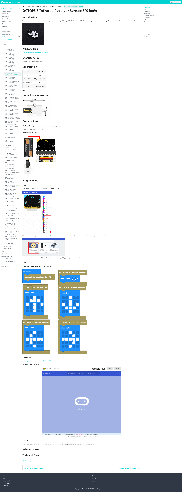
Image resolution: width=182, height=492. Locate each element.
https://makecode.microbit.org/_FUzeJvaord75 (38, 361)
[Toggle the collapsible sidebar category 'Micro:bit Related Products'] (19, 8)
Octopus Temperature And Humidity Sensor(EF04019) (12, 98)
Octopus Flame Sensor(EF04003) (9, 62)
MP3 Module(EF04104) (11, 208)
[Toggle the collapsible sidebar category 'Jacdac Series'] (19, 254)
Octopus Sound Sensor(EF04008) (9, 70)
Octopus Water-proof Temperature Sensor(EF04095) (10, 194)
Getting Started (6, 11)
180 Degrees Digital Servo (12, 221)
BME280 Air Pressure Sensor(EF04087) (10, 167)
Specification (147, 13)
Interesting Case (6, 21)
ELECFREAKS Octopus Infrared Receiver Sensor (35, 52)
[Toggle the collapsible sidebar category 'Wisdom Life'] (19, 16)
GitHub (94, 481)
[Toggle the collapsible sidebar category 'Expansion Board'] (19, 29)
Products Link (147, 9)
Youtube (5, 485)
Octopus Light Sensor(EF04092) (9, 181)
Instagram (6, 483)
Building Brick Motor (10, 229)
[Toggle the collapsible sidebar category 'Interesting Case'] (19, 21)
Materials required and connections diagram (154, 19)
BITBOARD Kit (5, 264)
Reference (147, 30)
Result (146, 32)
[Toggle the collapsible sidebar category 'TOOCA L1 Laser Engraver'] (19, 261)
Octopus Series (6, 34)
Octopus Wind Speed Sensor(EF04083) (10, 163)
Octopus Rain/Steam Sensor (10, 102)
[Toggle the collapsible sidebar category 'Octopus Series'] (19, 34)
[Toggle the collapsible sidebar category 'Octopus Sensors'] (19, 39)
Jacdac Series (5, 254)
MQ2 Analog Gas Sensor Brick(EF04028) (11, 109)
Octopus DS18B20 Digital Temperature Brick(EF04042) (11, 128)
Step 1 (146, 23)
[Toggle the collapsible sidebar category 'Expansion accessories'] (19, 24)
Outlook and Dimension (149, 15)
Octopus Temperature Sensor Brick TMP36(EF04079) (11, 153)
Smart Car (5, 13)
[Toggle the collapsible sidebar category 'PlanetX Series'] (19, 31)
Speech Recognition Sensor (12, 213)
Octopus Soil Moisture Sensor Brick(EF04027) (11, 105)
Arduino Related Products (8, 259)
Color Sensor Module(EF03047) (9, 50)
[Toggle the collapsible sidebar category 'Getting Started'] (19, 11)
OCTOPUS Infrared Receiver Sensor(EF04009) (12, 74)
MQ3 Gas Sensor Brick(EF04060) (9, 140)
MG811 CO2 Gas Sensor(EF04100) (9, 204)
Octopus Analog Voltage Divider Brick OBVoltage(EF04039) (11, 122)
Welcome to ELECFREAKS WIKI (9, 6)
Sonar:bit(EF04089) (10, 174)
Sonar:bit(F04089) (9, 243)
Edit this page (28, 461)
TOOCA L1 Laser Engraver (8, 261)
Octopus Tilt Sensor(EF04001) (9, 54)
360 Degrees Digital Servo (12, 218)
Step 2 (146, 26)
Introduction (147, 7)
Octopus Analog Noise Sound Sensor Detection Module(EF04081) (11, 159)
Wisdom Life (5, 16)
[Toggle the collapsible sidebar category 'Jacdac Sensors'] (19, 249)
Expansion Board (6, 29)
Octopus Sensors (7, 39)
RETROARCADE (5, 266)
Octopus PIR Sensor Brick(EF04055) (10, 132)
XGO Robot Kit (6, 26)
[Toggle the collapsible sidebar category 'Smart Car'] (19, 14)
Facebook (6, 481)
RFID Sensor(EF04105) (10, 210)
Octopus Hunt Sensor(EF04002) (9, 58)
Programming (147, 21)
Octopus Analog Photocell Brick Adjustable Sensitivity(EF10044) (12, 233)
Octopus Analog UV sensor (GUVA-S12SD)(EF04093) (12, 185)
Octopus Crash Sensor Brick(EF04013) (11, 86)
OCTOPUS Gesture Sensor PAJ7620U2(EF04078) (12, 148)
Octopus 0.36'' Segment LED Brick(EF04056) (11, 136)
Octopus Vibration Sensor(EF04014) (10, 90)
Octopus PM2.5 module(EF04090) (9, 177)
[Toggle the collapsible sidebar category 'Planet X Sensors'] (19, 246)
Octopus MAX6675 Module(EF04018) (10, 94)
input (5, 42)
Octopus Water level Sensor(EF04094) (10, 189)
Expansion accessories (8, 24)
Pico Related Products (7, 256)
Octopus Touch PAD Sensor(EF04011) (10, 78)
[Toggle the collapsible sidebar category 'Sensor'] (19, 37)
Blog (93, 479)
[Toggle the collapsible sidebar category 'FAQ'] (19, 251)
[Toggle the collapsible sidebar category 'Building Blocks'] (19, 19)
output (6, 44)
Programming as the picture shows (152, 28)
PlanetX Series (6, 31)
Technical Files (147, 36)
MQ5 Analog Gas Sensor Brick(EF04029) (11, 113)
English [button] (19, 2)
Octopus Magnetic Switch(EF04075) (10, 144)
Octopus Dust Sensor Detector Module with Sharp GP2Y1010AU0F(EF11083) (11, 239)
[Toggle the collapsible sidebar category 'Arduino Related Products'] (19, 259)
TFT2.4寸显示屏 (9, 215)
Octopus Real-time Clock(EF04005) (10, 66)
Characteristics (147, 11)
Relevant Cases (147, 34)
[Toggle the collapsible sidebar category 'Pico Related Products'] (19, 256)
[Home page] (23, 6)
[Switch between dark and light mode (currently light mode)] (168, 2)
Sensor (4, 36)
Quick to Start (147, 17)
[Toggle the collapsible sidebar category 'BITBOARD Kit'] (19, 264)
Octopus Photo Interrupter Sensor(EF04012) (12, 82)
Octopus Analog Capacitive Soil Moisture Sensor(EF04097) (12, 200)
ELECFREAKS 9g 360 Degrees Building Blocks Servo (11, 225)
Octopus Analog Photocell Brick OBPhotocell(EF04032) (12, 117)
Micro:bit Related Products (8, 8)
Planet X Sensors (7, 246)
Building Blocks (6, 19)
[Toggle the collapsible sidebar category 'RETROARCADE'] (19, 266)
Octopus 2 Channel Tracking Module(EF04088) (12, 171)
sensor (6, 47)
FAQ (3, 251)
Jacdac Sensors (7, 248)
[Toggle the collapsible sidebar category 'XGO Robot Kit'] (19, 26)
